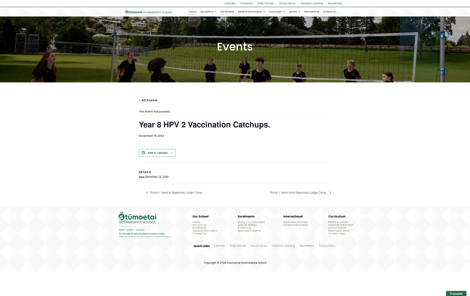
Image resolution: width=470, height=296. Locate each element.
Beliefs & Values (338, 222)
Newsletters (335, 3)
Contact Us (329, 11)
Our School (199, 225)
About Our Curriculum (251, 222)
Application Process (295, 222)
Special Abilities (247, 225)
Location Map (336, 233)
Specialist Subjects (249, 230)
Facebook (247, 3)
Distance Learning (312, 3)
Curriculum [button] (275, 11)
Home (193, 11)
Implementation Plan (341, 225)
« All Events (148, 100)
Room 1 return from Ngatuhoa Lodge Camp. (299, 193)
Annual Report (337, 227)
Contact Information (295, 225)
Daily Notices (266, 3)
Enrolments (227, 11)
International (311, 11)
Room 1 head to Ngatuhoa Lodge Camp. (176, 193)
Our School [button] (207, 11)
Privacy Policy (327, 245)
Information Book (338, 230)
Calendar (230, 3)
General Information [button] (250, 11)
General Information (204, 230)
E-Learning (244, 227)
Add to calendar (158, 153)
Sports (293, 11)
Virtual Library (287, 3)
